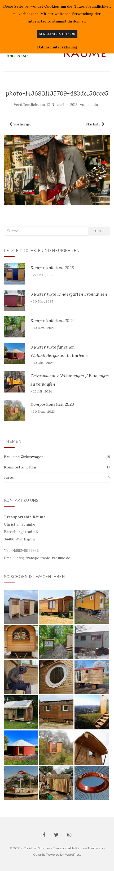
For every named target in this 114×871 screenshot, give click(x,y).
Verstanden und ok (57, 34)
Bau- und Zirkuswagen (23, 456)
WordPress (73, 854)
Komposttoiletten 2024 (52, 320)
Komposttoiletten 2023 (52, 404)
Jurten (9, 477)
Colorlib (39, 854)
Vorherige (22, 124)
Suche (98, 231)
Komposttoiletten (20, 467)
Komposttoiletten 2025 (52, 267)
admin (92, 104)
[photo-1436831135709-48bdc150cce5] (57, 169)
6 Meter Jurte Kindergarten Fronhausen (68, 294)
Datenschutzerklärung (57, 47)
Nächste (94, 124)
